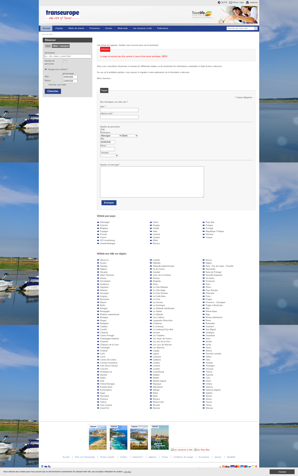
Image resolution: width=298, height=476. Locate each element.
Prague (209, 299)
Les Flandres (159, 335)
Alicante (103, 272)
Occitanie (210, 278)
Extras (165, 457)
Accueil (46, 28)
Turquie (209, 237)
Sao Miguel (211, 329)
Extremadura (106, 390)
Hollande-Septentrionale (163, 266)
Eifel (102, 381)
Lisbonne (157, 357)
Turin (208, 378)
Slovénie (209, 234)
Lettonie (156, 234)
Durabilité (231, 457)
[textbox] (68, 56)
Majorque (157, 384)
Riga (208, 314)
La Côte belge (159, 290)
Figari (102, 393)
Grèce (155, 222)
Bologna (103, 308)
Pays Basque (212, 290)
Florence (104, 399)
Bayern (103, 302)
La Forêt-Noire (159, 296)
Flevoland (104, 396)
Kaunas (156, 278)
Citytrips (59, 28)
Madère (156, 375)
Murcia (209, 260)
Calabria (103, 326)
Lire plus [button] (127, 472)
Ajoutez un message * (110, 165)
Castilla (103, 329)
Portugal (209, 228)
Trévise (209, 372)
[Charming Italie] (118, 450)
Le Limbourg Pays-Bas (163, 329)
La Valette (157, 311)
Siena (208, 347)
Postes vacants (107, 457)
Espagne (104, 231)
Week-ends (123, 28)
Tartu (208, 360)
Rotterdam (210, 323)
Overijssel (210, 281)
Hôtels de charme (76, 28)
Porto (208, 296)
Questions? (138, 457)
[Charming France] (97, 450)
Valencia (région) (213, 390)
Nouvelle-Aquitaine (214, 275)
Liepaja (156, 351)
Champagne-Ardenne (109, 338)
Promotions (95, 28)
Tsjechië (209, 375)
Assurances (204, 457)
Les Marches (159, 347)
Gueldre (156, 260)
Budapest (104, 323)
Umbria (209, 384)
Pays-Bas (210, 222)
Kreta (155, 284)
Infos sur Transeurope (85, 457)
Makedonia (158, 387)
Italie (155, 231)
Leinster (156, 332)
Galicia (103, 402)
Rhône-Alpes (211, 311)
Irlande (156, 228)
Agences (152, 457)
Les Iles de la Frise (161, 341)
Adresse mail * (106, 113)
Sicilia (208, 344)
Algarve (103, 269)
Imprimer (254, 2)
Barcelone (104, 299)
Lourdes (156, 369)
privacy (218, 457)
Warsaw (209, 408)
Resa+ (238, 2)
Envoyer (109, 202)
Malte (155, 240)
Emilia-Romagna (107, 384)
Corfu (102, 353)
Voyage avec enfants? (58, 69)
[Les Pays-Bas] (202, 450)
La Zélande (158, 314)
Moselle (156, 405)
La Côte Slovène (160, 293)
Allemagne (105, 222)
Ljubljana (157, 360)
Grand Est (104, 408)
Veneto (209, 396)
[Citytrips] (159, 450)
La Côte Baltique (160, 287)
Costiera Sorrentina (108, 363)
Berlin (102, 305)
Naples (209, 263)
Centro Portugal (107, 335)
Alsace (103, 278)
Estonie (103, 234)
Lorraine (156, 366)
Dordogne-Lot (106, 372)
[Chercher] (256, 28)
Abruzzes (104, 260)
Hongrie (156, 225)
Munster (156, 408)
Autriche (104, 225)
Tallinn (208, 357)
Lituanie (156, 237)
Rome (208, 320)
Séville (209, 341)
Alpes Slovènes (107, 275)
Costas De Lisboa (108, 360)
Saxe (208, 338)
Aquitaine (104, 287)
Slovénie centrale (213, 353)
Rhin (208, 308)
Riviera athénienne (214, 317)
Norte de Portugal (213, 272)
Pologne (209, 225)
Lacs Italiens (158, 317)
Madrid (156, 378)
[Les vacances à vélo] (182, 450)
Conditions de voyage (183, 457)
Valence (209, 387)
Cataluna (104, 332)
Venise (209, 399)
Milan (155, 396)
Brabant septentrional (109, 314)
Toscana (209, 369)
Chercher (52, 91)
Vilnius (209, 405)
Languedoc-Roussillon (163, 320)
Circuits (108, 28)
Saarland (210, 326)
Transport (104, 152)
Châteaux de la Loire (109, 344)
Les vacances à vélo (142, 28)
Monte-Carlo (158, 402)
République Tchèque (215, 231)
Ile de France (159, 269)
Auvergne (104, 293)
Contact (123, 457)
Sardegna (210, 332)
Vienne (209, 402)
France (103, 237)
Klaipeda (157, 281)
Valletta (209, 393)
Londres (156, 363)
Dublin (103, 378)
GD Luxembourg (107, 240)
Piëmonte (210, 293)
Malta (155, 393)
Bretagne (104, 317)
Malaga (156, 390)
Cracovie (104, 369)
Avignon (103, 296)
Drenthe (103, 375)
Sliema (209, 351)
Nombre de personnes (49, 62)
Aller (47, 76)
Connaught (105, 347)
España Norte (106, 387)
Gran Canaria (106, 405)
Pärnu (208, 287)
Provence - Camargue (215, 302)
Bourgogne (105, 311)
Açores (103, 263)
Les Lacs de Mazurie (162, 344)
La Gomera (158, 302)
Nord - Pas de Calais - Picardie (219, 266)
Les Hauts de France (162, 338)
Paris (208, 284)
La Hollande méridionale (163, 308)
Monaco (156, 243)
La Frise (156, 299)
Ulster (208, 381)
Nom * (103, 106)
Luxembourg (158, 372)
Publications (162, 28)
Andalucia (104, 284)
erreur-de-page (47, 34)
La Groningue (159, 305)
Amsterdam (105, 281)
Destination (50, 53)
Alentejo (103, 266)
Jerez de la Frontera (162, 275)
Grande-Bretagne (107, 243)
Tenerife (209, 363)
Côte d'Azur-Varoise (109, 366)
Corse (102, 357)
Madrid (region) (159, 381)
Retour (48, 80)
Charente (104, 341)
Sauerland (210, 335)
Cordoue (104, 351)
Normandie (210, 269)
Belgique (104, 228)
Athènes (104, 290)
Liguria (156, 353)
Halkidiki (156, 263)
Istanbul (156, 272)
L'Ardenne (157, 323)
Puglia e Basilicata (214, 305)
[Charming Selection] (139, 450)
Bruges (103, 320)
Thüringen (210, 366)
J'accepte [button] (282, 472)
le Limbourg (158, 326)
